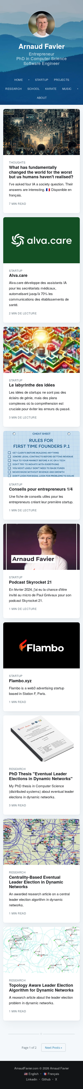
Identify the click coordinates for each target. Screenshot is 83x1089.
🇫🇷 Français (51, 1073)
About (42, 98)
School (33, 89)
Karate (50, 89)
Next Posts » (53, 1047)
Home (18, 80)
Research (13, 89)
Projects (61, 80)
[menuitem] (19, 79)
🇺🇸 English (31, 1073)
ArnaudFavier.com (26, 1068)
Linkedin (31, 1079)
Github (46, 1079)
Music (67, 89)
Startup (41, 80)
